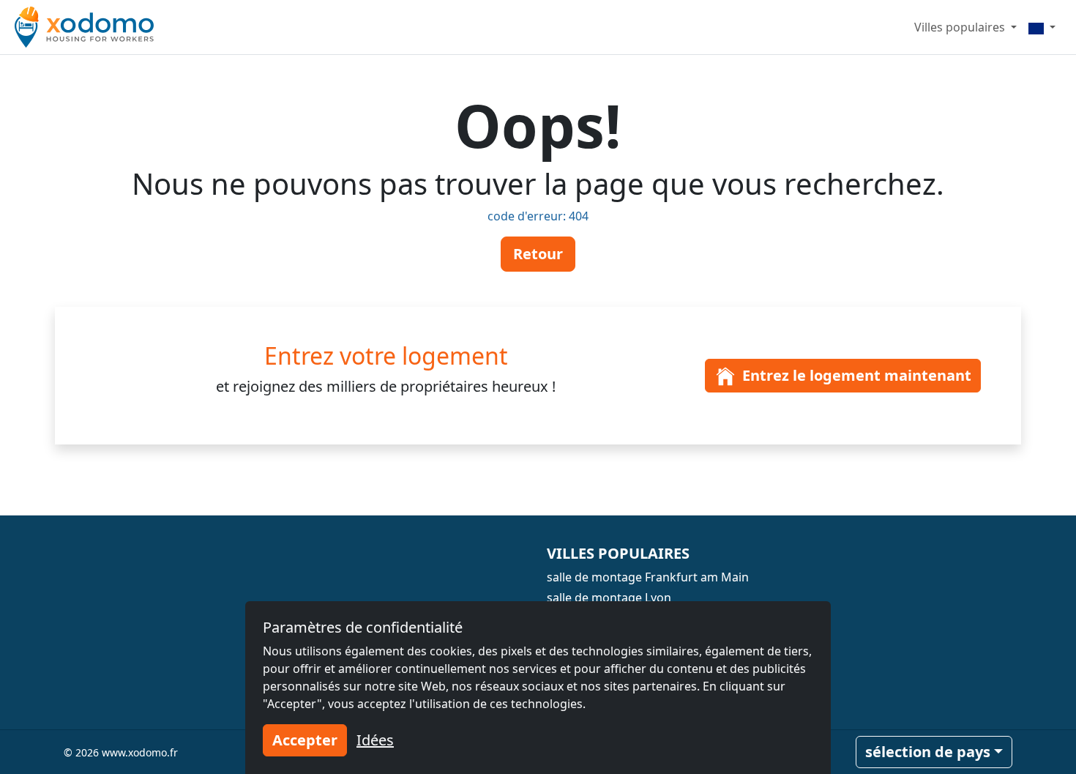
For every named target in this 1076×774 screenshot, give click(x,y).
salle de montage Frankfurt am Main (648, 577)
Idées (375, 740)
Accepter (304, 740)
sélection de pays (927, 752)
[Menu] (1042, 27)
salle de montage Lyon (609, 597)
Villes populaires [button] (961, 27)
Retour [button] (538, 254)
